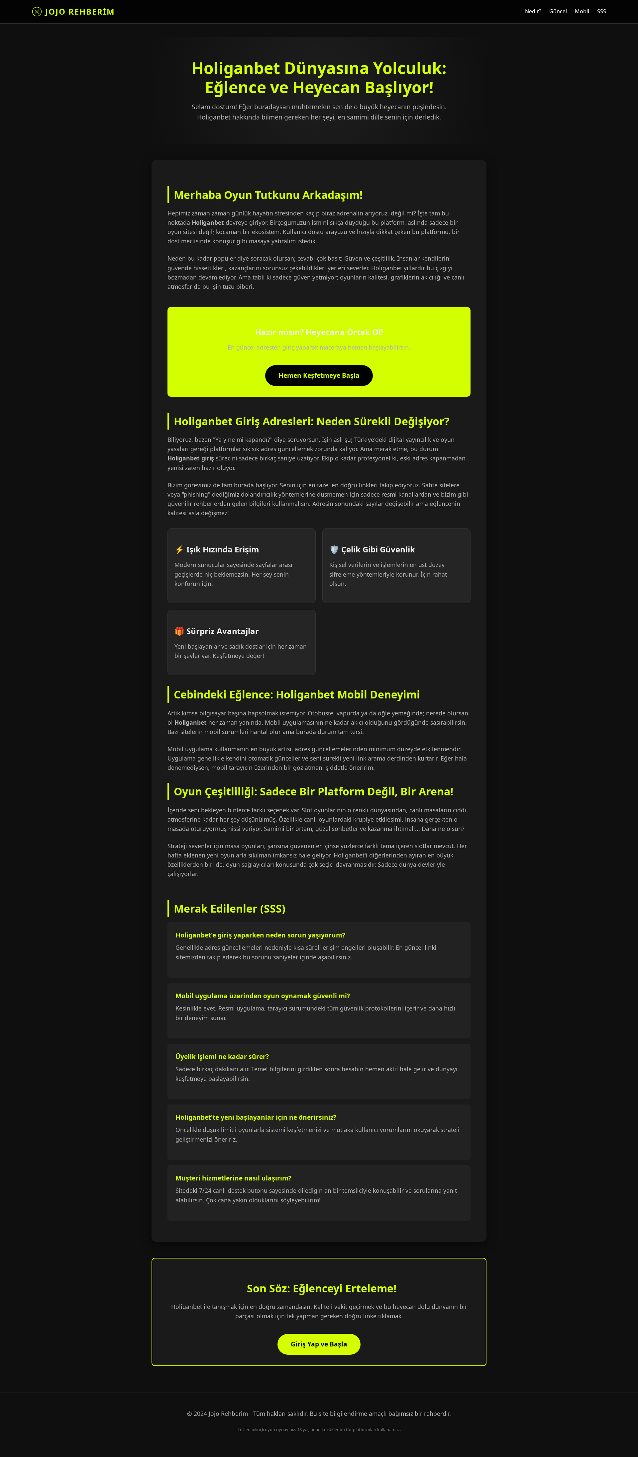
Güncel (558, 11)
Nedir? (533, 11)
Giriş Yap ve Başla (319, 1343)
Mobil (582, 11)
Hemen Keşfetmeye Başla (319, 375)
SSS (601, 11)
